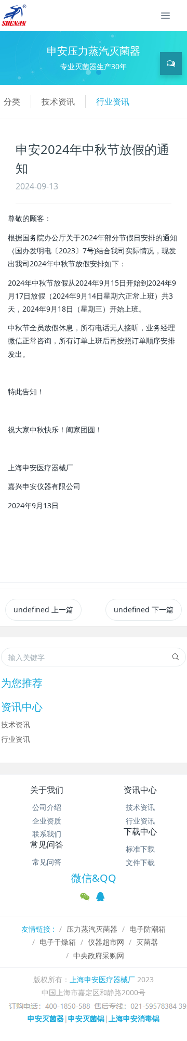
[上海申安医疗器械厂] (15, 15)
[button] (14, 58)
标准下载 (140, 849)
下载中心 (140, 831)
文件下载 (140, 862)
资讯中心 (140, 789)
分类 (12, 101)
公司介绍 (46, 807)
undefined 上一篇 (43, 609)
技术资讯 (58, 101)
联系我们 (46, 834)
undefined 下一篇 (143, 609)
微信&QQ (93, 878)
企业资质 (46, 821)
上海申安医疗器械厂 (102, 979)
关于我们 (46, 789)
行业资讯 (112, 101)
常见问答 (46, 844)
